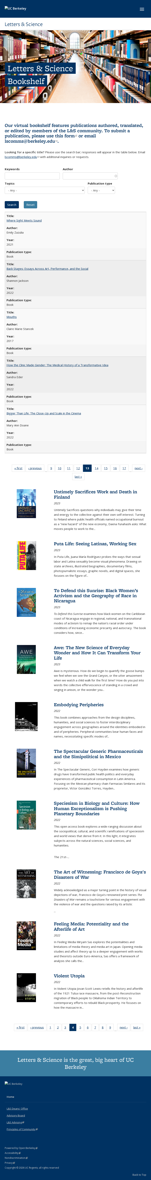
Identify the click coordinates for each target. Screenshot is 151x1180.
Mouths (11, 317)
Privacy (10, 1162)
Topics (10, 183)
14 (98, 469)
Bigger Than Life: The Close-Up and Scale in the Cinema (43, 413)
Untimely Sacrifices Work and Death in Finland (95, 494)
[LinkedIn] (15, 1090)
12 (79, 469)
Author (68, 169)
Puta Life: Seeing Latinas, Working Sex (95, 544)
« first (19, 469)
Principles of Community (22, 1129)
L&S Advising (15, 1122)
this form (66, 136)
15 (107, 469)
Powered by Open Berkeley (21, 1148)
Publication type (100, 183)
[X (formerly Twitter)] (8, 1090)
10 (61, 469)
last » (80, 477)
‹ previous (36, 469)
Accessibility (13, 1153)
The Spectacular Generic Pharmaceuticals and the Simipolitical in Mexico (98, 753)
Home (10, 1097)
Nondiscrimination (16, 1158)
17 (125, 469)
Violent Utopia (69, 976)
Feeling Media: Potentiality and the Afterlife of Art (91, 926)
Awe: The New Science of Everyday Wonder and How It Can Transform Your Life (97, 652)
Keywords (12, 169)
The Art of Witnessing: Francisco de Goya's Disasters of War (100, 874)
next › (140, 469)
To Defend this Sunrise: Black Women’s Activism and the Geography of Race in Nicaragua (96, 595)
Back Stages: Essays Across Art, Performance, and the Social (47, 269)
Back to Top (139, 1174)
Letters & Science (24, 24)
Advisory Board (16, 1115)
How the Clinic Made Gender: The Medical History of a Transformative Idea (57, 365)
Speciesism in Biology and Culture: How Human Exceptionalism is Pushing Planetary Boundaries (97, 808)
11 (70, 469)
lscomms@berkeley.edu (31, 141)
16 (116, 469)
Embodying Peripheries (79, 704)
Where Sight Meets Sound (24, 220)
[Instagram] (23, 1090)
